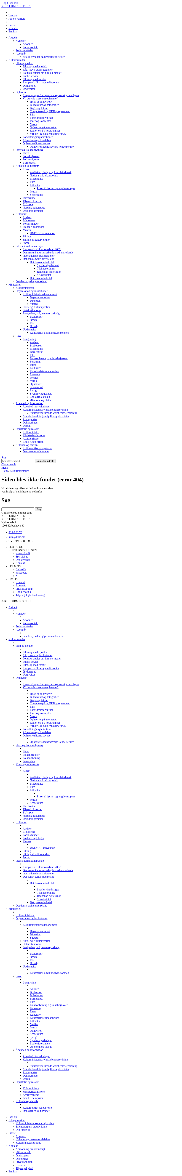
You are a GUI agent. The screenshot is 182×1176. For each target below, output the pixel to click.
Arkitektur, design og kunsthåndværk (50, 172)
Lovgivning (29, 339)
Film (32, 114)
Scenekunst (36, 194)
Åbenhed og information (29, 403)
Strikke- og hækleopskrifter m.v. (48, 133)
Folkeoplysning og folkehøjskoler (49, 358)
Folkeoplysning (31, 159)
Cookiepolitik (23, 591)
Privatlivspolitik (24, 588)
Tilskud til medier (32, 201)
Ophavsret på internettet (43, 127)
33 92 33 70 (15, 532)
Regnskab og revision (49, 271)
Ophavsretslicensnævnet (36, 143)
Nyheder (20, 40)
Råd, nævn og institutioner (37, 69)
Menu (4, 467)
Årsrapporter (30, 419)
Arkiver (27, 217)
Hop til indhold (9, 2)
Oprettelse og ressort (27, 428)
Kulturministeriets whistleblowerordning (45, 409)
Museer (27, 230)
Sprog (26, 242)
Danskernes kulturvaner (36, 451)
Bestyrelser (36, 316)
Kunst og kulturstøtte (27, 165)
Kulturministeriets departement (40, 294)
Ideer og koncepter (40, 120)
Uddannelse (29, 329)
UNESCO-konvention (42, 233)
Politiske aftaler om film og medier (42, 72)
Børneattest (29, 162)
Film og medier (24, 63)
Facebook (21, 572)
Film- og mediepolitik (35, 66)
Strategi (34, 303)
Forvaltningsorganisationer (38, 136)
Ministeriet (14, 284)
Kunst (26, 169)
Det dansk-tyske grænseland (38, 258)
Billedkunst (36, 178)
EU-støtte (28, 204)
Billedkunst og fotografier (44, 104)
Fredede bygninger (33, 226)
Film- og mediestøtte (34, 79)
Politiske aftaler (24, 50)
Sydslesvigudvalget (48, 265)
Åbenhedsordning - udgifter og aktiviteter (46, 416)
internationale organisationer (38, 255)
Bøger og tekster (39, 108)
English (13, 31)
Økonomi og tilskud (41, 400)
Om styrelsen (23, 559)
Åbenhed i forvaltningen (36, 406)
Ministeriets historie (34, 435)
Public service (30, 76)
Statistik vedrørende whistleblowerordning (53, 412)
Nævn (33, 319)
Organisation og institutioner (31, 290)
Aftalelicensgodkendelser (37, 140)
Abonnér (28, 43)
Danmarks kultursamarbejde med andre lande (48, 252)
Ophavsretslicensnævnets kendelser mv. (52, 146)
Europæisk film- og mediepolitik (41, 82)
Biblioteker (29, 220)
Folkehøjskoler (31, 156)
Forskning (35, 361)
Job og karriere (17, 18)
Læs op (13, 15)
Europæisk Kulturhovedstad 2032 (42, 249)
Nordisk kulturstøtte (34, 207)
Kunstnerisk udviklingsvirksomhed (49, 332)
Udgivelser (29, 88)
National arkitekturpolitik (44, 175)
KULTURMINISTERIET (16, 6)
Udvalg (34, 326)
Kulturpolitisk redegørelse (37, 448)
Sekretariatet (44, 274)
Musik (33, 124)
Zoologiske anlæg (40, 396)
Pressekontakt (30, 47)
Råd (32, 323)
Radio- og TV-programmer (45, 130)
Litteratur (35, 185)
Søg (3, 457)
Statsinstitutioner (32, 310)
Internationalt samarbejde (30, 246)
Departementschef (40, 297)
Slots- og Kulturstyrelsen (36, 307)
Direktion (35, 300)
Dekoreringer (30, 422)
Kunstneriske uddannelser (44, 371)
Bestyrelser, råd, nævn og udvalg (41, 313)
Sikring (27, 236)
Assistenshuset (31, 438)
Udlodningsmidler (33, 210)
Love (19, 335)
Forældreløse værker (41, 117)
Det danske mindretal (42, 262)
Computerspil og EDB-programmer (50, 111)
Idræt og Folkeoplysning (29, 149)
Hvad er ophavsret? (41, 101)
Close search (8, 464)
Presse (12, 25)
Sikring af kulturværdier (36, 239)
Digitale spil (29, 85)
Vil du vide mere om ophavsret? (40, 98)
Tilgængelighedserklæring (30, 595)
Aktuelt (13, 37)
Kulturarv (21, 213)
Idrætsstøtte (29, 197)
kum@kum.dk (17, 536)
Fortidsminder (30, 223)
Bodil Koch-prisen (33, 441)
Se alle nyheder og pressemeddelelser (44, 56)
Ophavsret (21, 92)
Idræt (26, 153)
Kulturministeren (25, 287)
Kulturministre (31, 432)
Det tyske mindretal (41, 278)
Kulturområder (17, 59)
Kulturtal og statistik (27, 444)
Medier (34, 377)
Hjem (4, 470)
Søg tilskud (22, 556)
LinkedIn (21, 569)
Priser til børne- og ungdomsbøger (56, 188)
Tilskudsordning (46, 268)
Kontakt (13, 28)
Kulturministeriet (19, 470)
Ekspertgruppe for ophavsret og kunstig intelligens (51, 95)
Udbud (27, 425)
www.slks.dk (23, 553)
